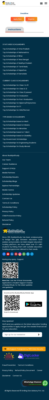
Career (39, 370)
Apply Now (17, 19)
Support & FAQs (8, 168)
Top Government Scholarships (15, 139)
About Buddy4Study (10, 155)
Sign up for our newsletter (16, 334)
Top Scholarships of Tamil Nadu (15, 67)
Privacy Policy (7, 211)
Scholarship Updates (11, 194)
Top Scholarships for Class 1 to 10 (15, 85)
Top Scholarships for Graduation (15, 96)
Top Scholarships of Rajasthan (15, 70)
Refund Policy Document (25, 370)
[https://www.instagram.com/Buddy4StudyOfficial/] (20, 254)
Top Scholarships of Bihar (13, 56)
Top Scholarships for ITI (12, 106)
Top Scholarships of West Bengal (16, 59)
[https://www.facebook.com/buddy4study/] (4, 254)
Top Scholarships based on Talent (16, 132)
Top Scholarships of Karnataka (15, 74)
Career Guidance (9, 164)
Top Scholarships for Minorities (15, 128)
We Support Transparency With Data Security (24, 349)
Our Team (6, 160)
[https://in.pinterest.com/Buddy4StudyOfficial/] (16, 254)
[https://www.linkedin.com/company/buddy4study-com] (12, 254)
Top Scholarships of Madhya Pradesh (17, 63)
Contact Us (7, 198)
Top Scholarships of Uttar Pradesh (16, 49)
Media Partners (8, 172)
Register (31, 19)
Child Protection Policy (11, 215)
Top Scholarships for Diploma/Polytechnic (19, 103)
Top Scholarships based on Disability (17, 135)
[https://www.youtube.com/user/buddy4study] (8, 254)
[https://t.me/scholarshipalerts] (32, 254)
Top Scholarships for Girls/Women (16, 110)
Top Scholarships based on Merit (15, 121)
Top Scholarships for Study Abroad (16, 146)
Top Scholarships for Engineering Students (19, 143)
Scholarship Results (10, 177)
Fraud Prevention (9, 365)
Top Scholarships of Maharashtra (16, 52)
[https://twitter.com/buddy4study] (28, 254)
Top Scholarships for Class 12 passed (17, 92)
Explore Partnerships (10, 185)
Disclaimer (6, 224)
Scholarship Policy (9, 207)
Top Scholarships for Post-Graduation (18, 99)
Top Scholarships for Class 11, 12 (15, 89)
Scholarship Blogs (9, 181)
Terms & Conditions (10, 203)
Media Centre (8, 190)
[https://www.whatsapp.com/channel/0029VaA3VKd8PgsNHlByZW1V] (24, 254)
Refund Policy (8, 220)
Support (20, 259)
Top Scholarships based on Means (16, 125)
